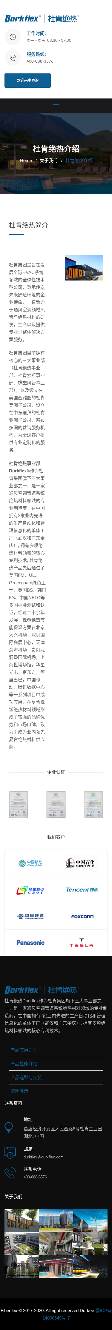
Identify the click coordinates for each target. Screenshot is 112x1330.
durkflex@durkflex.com (44, 1157)
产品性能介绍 (23, 1063)
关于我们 (49, 160)
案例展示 (19, 1091)
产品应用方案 (23, 1049)
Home (26, 160)
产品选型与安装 (26, 1077)
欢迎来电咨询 (28, 80)
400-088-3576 (35, 1177)
